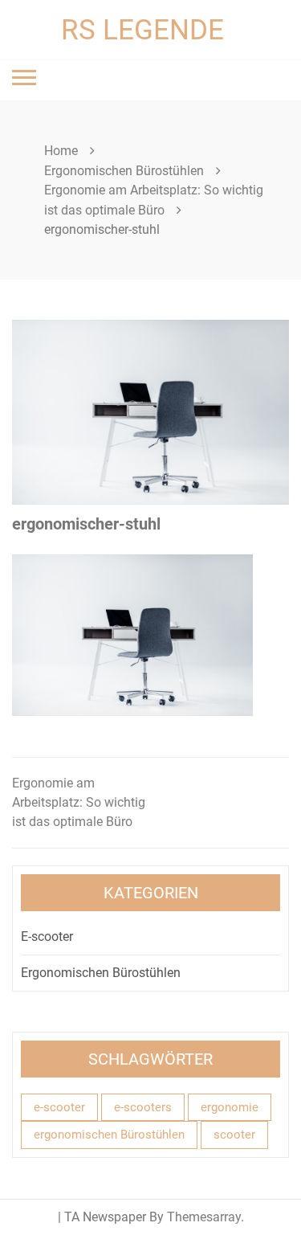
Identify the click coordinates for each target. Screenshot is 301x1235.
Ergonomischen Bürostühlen (101, 972)
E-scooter (47, 936)
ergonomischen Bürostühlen (109, 1134)
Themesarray (204, 1217)
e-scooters (143, 1107)
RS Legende (142, 30)
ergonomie (229, 1107)
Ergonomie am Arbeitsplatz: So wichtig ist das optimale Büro (78, 802)
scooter (234, 1134)
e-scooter (59, 1107)
